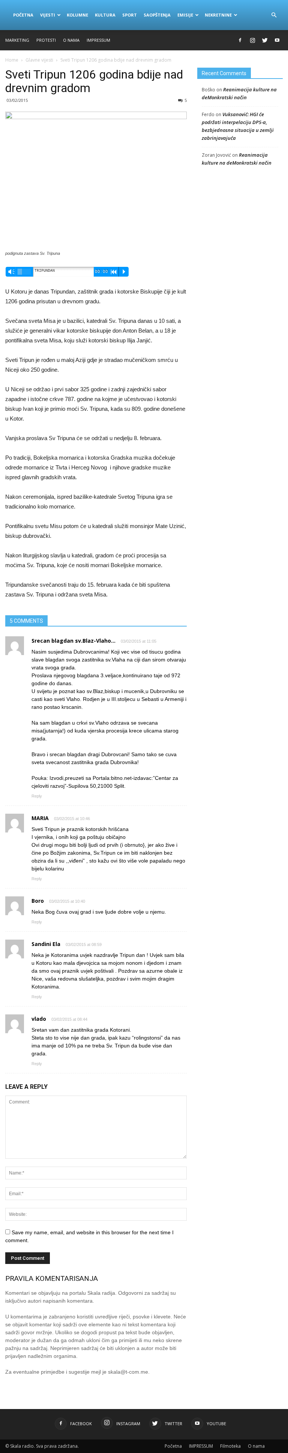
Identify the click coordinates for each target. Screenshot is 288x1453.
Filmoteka (230, 1446)
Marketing (17, 40)
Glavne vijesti (39, 60)
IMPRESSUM (98, 40)
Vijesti (47, 15)
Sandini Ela (46, 943)
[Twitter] (264, 40)
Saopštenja (157, 15)
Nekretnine (218, 15)
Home (11, 60)
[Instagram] (252, 40)
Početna (23, 15)
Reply (37, 796)
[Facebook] (240, 40)
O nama (71, 40)
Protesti (46, 40)
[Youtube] (277, 40)
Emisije (185, 15)
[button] (274, 15)
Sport (129, 15)
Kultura (105, 15)
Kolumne (77, 15)
